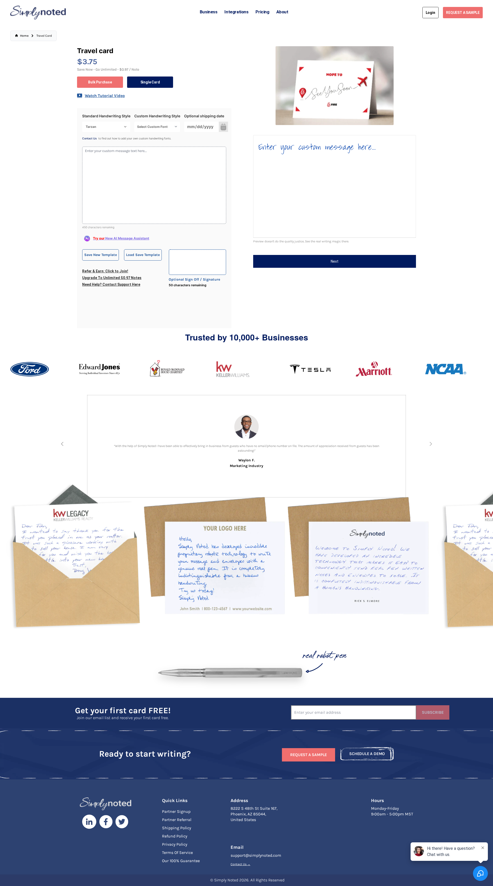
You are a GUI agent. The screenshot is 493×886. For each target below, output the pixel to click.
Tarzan (91, 127)
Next (334, 261)
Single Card (150, 82)
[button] (62, 444)
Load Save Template (143, 255)
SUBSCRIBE (433, 712)
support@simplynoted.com (256, 855)
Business (208, 11)
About (282, 11)
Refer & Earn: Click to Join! (105, 271)
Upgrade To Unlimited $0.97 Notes (111, 278)
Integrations (236, 11)
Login (430, 13)
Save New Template (100, 255)
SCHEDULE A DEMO (367, 753)
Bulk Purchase (100, 82)
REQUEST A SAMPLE (463, 13)
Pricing (262, 11)
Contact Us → (240, 864)
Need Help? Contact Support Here (111, 284)
